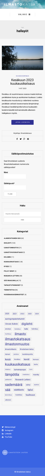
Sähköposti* (9, 183)
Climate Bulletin (11, 324)
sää (7, 390)
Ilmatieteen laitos (27, 349)
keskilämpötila (27, 354)
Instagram (8, 430)
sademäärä (13, 385)
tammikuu (8, 395)
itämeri (7, 354)
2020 (7, 314)
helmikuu (35, 329)
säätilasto (19, 389)
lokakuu (7, 369)
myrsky (36, 374)
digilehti (27, 324)
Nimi (6, 172)
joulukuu (16, 354)
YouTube (8, 437)
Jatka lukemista (22, 122)
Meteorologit (9, 427)
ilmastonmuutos (17, 344)
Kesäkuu (17, 359)
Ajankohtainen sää (12, 238)
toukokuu (19, 395)
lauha (36, 364)
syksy (28, 385)
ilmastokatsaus (17, 339)
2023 (30, 314)
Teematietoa (9, 290)
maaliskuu (26, 374)
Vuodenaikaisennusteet (14, 294)
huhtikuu (8, 334)
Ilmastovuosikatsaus (13, 252)
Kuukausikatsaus (22, 76)
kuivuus (36, 359)
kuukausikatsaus (17, 364)
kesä (7, 359)
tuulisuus (30, 395)
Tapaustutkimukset (12, 285)
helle (26, 329)
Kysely (6, 266)
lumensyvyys (20, 369)
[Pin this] (28, 139)
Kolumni (7, 257)
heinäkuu (17, 329)
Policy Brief (9, 271)
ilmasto (20, 334)
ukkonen (8, 400)
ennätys (8, 329)
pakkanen (8, 379)
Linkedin (8, 434)
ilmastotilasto (10, 349)
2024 (37, 314)
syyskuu (36, 384)
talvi (30, 389)
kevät (26, 359)
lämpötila (12, 374)
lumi (30, 369)
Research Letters (11, 276)
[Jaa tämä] (17, 139)
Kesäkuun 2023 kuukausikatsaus (22, 82)
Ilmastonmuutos (11, 248)
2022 (22, 314)
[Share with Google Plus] (24, 139)
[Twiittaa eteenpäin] (21, 139)
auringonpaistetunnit (14, 319)
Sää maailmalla (11, 280)
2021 (15, 314)
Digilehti (7, 243)
